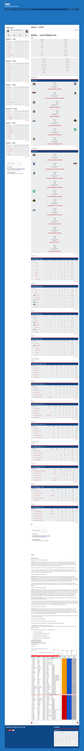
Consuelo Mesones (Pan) (38, 511)
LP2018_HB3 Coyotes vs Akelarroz (55, 134)
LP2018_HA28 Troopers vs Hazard (54, 233)
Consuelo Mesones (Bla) (37, 515)
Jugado (56, 386)
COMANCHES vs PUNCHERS (14, 30)
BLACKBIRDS (10, 151)
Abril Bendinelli (36, 410)
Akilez (36, 292)
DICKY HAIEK (36, 388)
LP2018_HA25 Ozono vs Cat (54, 242)
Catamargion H (37, 295)
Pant (9, 43)
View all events (76, 146)
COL (50, 392)
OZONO (9, 49)
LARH (7, 4)
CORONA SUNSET (11, 131)
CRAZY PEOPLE (10, 102)
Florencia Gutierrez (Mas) (38, 493)
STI (8, 147)
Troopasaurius (37, 279)
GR (68, 448)
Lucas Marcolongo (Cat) (37, 455)
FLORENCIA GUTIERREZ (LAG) (39, 497)
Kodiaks (36, 320)
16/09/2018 (54, 208)
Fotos (14, 9)
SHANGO (9, 47)
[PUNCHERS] (27, 31)
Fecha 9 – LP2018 (74, 722)
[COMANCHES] (8, 31)
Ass (67, 386)
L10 (72, 260)
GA (64, 260)
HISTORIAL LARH (22, 9)
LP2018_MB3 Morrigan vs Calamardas (54, 187)
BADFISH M (52, 495)
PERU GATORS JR (11, 54)
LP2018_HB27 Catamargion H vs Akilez (54, 144)
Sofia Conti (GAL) (36, 500)
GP (44, 260)
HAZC (9, 104)
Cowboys (36, 265)
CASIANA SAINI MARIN (37, 397)
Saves (65, 448)
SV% (72, 448)
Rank (32, 386)
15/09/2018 (54, 172)
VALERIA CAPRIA (37, 417)
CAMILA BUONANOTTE (38, 435)
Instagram (17, 9)
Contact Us (30, 9)
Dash (9, 96)
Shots (60, 386)
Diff (67, 260)
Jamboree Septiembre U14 (55, 116)
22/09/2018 (54, 92)
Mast (52, 491)
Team (34, 260)
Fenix (36, 276)
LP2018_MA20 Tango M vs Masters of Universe (54, 169)
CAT (36, 267)
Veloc (9, 65)
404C (9, 89)
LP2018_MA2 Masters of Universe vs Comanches (54, 98)
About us (26, 9)
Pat (8, 76)
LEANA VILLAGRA (37, 392)
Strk (76, 260)
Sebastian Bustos (36, 372)
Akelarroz (36, 302)
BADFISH (36, 331)
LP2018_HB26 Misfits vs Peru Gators (54, 205)
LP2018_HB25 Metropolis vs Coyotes (54, 215)
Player (35, 386)
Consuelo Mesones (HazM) (38, 513)
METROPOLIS (37, 299)
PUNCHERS (37, 327)
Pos (32, 260)
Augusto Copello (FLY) (37, 459)
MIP (73, 386)
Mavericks (36, 306)
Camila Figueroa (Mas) (37, 491)
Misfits (36, 304)
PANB (9, 74)
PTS (59, 260)
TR (61, 448)
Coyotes (36, 290)
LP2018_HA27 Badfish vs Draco (55, 251)
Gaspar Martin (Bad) (37, 450)
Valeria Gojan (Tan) (37, 495)
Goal (64, 386)
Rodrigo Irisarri (36, 374)
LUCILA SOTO (36, 412)
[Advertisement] (42, 17)
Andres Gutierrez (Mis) (37, 473)
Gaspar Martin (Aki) (37, 475)
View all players (76, 399)
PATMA (9, 138)
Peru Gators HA (37, 297)
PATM (9, 114)
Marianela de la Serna (37, 430)
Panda (36, 354)
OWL (9, 100)
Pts (70, 386)
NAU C (9, 94)
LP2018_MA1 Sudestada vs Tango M (55, 89)
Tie (51, 260)
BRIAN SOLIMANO (37, 390)
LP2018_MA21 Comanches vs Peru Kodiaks (54, 178)
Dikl (8, 98)
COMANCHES (50, 397)
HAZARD (36, 272)
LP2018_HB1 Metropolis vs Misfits (55, 125)
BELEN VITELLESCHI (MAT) (38, 520)
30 (76, 741)
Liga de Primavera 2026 (9, 9)
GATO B (9, 67)
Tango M (36, 329)
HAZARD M (37, 347)
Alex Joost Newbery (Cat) (38, 457)
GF (61, 260)
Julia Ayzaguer (36, 428)
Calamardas (37, 352)
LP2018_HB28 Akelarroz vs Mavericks (54, 196)
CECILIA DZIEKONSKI (37, 437)
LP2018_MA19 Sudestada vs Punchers (54, 160)
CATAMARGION (38, 345)
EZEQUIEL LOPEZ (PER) (37, 477)
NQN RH (9, 136)
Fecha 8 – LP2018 (34, 722)
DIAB (9, 56)
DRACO (36, 274)
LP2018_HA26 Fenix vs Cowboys (54, 224)
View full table (76, 281)
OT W (55, 260)
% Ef (76, 386)
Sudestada (37, 322)
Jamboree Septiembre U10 (55, 107)
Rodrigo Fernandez (37, 370)
